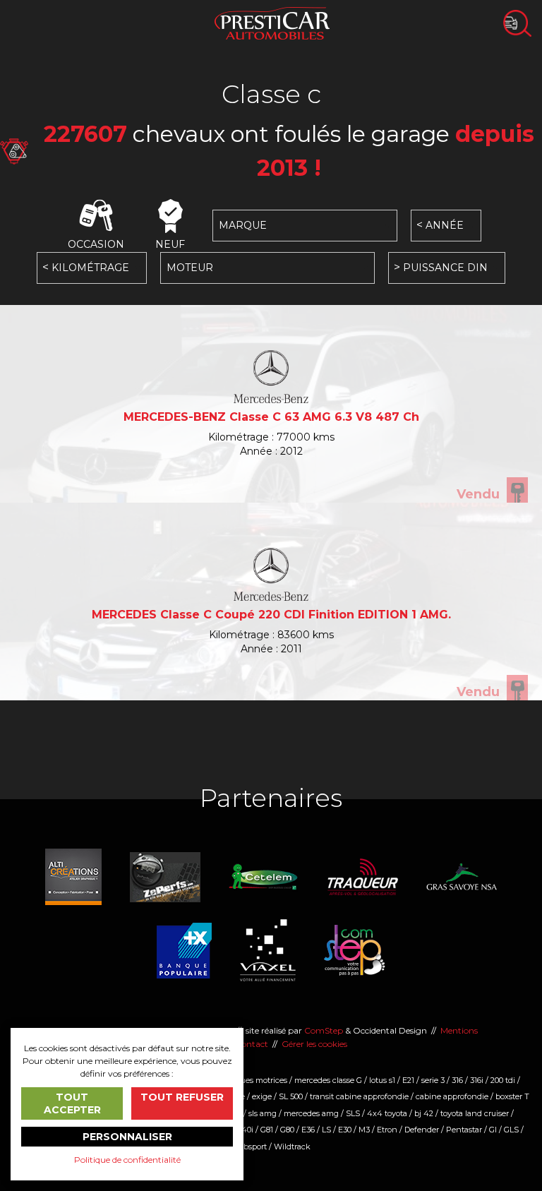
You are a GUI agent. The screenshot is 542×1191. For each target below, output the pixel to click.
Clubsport (249, 1146)
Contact (251, 1044)
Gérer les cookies (314, 1044)
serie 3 (433, 1080)
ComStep (323, 1030)
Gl (493, 1130)
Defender (421, 1130)
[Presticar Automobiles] (272, 22)
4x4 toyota (387, 1113)
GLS (511, 1130)
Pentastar (464, 1130)
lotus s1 (382, 1080)
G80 (287, 1130)
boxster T (512, 1096)
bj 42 (423, 1113)
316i (476, 1080)
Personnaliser (127, 1136)
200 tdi (502, 1080)
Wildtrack (292, 1146)
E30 (344, 1130)
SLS (353, 1113)
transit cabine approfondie (359, 1096)
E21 (408, 1080)
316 (457, 1080)
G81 (266, 1130)
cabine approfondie (452, 1096)
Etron (387, 1130)
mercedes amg (311, 1113)
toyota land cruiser (474, 1113)
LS (326, 1130)
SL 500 (291, 1096)
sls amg (262, 1113)
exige (262, 1096)
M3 (364, 1130)
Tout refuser (182, 1097)
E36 (308, 1130)
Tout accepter (72, 1103)
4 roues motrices (256, 1080)
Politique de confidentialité (127, 1159)
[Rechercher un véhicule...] (517, 23)
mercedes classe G (328, 1080)
